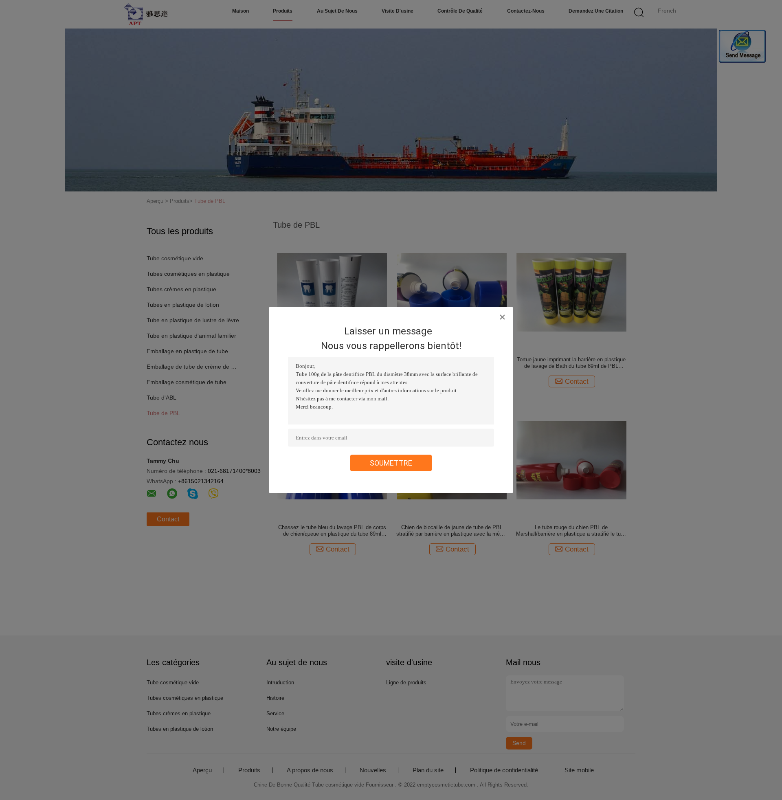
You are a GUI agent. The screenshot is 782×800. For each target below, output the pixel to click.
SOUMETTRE (391, 463)
